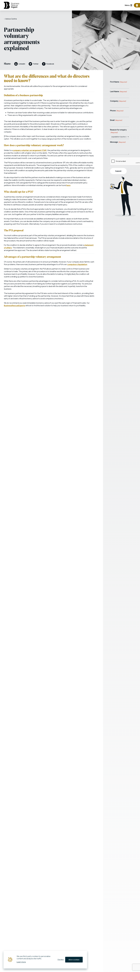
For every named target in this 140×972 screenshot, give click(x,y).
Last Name (118, 91)
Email (116, 120)
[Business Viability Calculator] (137, 5)
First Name (118, 82)
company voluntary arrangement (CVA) (30, 150)
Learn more (21, 962)
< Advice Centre (10, 19)
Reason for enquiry (118, 131)
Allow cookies (73, 959)
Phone (116, 110)
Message (118, 142)
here (68, 185)
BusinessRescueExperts (14, 305)
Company (118, 101)
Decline (61, 959)
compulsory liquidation (77, 264)
